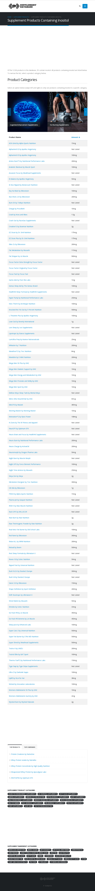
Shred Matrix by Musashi (18, 601)
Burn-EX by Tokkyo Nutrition (19, 203)
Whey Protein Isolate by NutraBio (23, 760)
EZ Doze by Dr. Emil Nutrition (20, 232)
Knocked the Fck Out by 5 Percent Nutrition (25, 310)
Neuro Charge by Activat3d (19, 446)
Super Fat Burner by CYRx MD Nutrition (23, 636)
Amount (75, 137)
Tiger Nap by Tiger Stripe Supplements (23, 666)
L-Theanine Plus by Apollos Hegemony (23, 316)
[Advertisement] (47, 48)
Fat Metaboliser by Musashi (19, 250)
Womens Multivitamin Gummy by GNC (23, 696)
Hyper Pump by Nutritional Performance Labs (26, 298)
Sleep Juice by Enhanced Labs (20, 625)
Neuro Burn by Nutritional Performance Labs (26, 440)
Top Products (15, 747)
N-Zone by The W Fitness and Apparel (23, 422)
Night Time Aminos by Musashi (20, 470)
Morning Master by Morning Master (22, 411)
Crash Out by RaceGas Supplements (22, 220)
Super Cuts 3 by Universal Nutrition (22, 631)
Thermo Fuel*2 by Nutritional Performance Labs (27, 660)
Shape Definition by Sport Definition (22, 589)
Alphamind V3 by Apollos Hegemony (22, 155)
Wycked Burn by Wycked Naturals (21, 702)
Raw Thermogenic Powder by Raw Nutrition (25, 524)
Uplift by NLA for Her (17, 678)
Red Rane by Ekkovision (18, 535)
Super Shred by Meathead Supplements (23, 642)
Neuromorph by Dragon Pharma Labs (23, 452)
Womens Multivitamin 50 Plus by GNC (23, 690)
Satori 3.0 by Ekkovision (18, 583)
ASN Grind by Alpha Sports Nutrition (22, 143)
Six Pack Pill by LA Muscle (18, 613)
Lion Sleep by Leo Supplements (20, 327)
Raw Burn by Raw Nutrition (19, 518)
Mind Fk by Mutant (16, 405)
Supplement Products (21, 17)
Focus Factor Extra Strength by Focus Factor (25, 262)
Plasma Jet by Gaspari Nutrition (20, 500)
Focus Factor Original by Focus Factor (23, 268)
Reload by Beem (15, 547)
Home (9, 17)
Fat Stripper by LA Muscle (18, 256)
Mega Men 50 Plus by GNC (19, 363)
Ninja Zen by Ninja (16, 476)
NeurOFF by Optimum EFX (19, 428)
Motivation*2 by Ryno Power (20, 417)
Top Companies (29, 747)
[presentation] (9, 112)
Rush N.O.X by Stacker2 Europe (20, 571)
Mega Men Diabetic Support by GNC (22, 369)
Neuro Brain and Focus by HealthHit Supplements (27, 434)
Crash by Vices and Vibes (18, 214)
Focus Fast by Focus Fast (18, 274)
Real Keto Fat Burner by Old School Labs (24, 529)
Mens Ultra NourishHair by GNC (21, 399)
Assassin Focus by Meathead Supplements (25, 173)
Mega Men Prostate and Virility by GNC (23, 381)
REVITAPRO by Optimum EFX (22, 778)
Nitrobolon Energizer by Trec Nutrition (23, 482)
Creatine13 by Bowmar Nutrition (21, 226)
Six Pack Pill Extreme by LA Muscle (22, 619)
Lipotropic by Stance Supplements (21, 333)
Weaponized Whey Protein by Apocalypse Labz (28, 772)
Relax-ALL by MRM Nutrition (19, 541)
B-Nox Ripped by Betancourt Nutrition (23, 185)
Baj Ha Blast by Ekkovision (19, 191)
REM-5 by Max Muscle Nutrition (21, 506)
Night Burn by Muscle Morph (19, 458)
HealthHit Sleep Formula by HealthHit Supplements (28, 292)
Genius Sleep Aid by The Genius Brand (23, 286)
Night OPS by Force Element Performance (25, 464)
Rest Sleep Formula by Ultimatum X (22, 553)
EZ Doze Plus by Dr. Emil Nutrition (22, 238)
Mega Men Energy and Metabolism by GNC (25, 375)
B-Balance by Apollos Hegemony (21, 179)
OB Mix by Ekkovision (17, 488)
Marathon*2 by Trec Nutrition (20, 351)
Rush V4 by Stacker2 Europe (19, 577)
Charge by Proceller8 (16, 209)
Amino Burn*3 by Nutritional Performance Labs (27, 161)
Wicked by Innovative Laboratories (22, 684)
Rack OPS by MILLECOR (18, 512)
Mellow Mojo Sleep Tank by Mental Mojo (24, 393)
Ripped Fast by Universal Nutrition (21, 565)
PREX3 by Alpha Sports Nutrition (21, 494)
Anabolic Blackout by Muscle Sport (22, 167)
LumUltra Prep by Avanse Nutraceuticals (24, 339)
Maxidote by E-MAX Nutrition (20, 357)
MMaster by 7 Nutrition (17, 345)
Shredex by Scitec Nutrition (19, 607)
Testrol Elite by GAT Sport (18, 654)
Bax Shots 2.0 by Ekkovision (19, 197)
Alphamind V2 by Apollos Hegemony (22, 149)
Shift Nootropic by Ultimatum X (20, 595)
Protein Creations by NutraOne (22, 754)
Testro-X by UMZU (16, 648)
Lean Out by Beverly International (21, 321)
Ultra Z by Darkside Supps (18, 672)
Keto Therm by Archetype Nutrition (22, 304)
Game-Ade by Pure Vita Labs (19, 280)
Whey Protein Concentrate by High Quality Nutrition (30, 766)
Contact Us (48, 886)
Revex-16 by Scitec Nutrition (19, 559)
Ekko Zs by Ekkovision (17, 244)
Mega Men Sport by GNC (18, 387)
